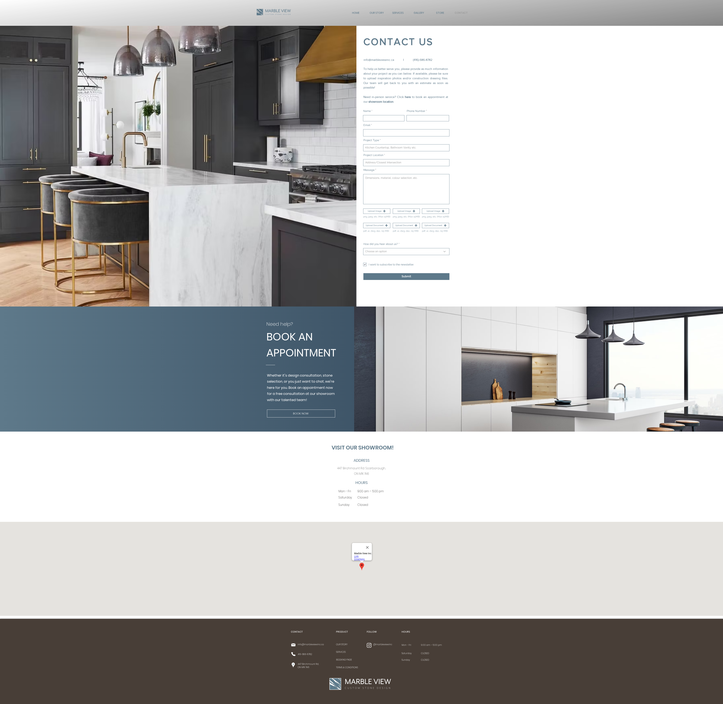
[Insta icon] (369, 645)
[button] (376, 211)
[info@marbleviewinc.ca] (293, 645)
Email (366, 125)
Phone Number (416, 111)
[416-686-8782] (293, 654)
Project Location (373, 155)
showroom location (381, 101)
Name (367, 111)
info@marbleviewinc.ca (379, 59)
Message (368, 170)
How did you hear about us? (380, 244)
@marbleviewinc (382, 644)
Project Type (371, 140)
